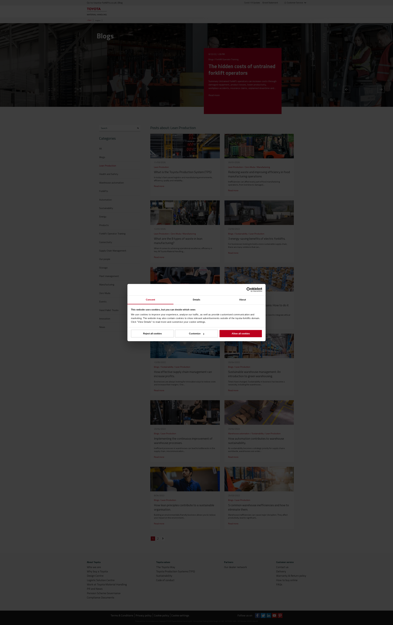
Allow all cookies (241, 333)
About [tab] (242, 299)
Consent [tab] (150, 299)
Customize (194, 333)
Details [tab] (196, 299)
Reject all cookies (152, 333)
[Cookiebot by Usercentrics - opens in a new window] (248, 289)
